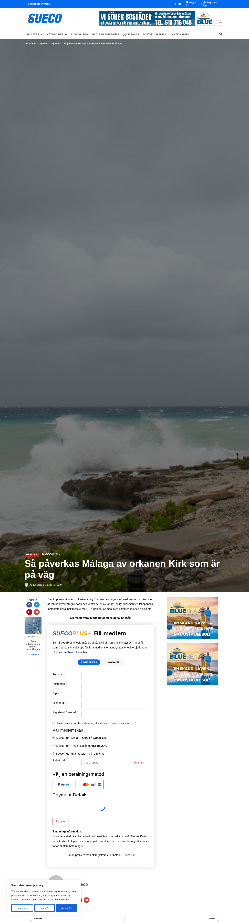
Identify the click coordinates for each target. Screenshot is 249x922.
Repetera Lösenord (65, 712)
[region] (44, 897)
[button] (35, 34)
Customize (22, 908)
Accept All (66, 908)
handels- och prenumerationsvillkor (115, 723)
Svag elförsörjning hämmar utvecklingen (33, 645)
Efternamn (60, 684)
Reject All (44, 908)
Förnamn (59, 674)
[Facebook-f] (170, 4)
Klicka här (129, 855)
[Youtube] (180, 4)
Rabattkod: (59, 760)
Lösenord (59, 703)
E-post (57, 693)
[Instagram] (175, 4)
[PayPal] (64, 784)
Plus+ (74, 652)
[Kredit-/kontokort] (92, 784)
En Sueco (30, 43)
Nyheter (43, 43)
